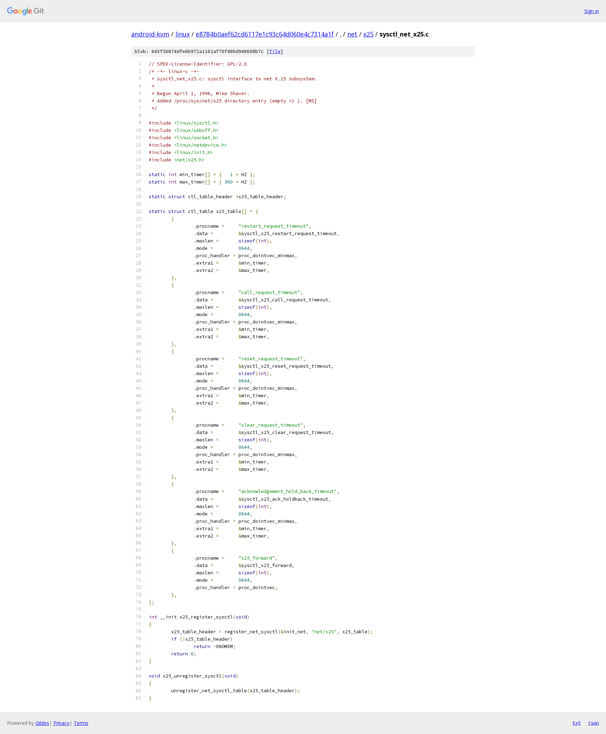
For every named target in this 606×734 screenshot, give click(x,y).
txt (576, 723)
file (275, 51)
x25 (368, 34)
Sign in (591, 11)
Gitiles (42, 723)
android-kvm (150, 34)
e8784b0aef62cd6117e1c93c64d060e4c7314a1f (265, 34)
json (593, 723)
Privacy (61, 723)
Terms (81, 723)
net (352, 34)
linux (182, 34)
